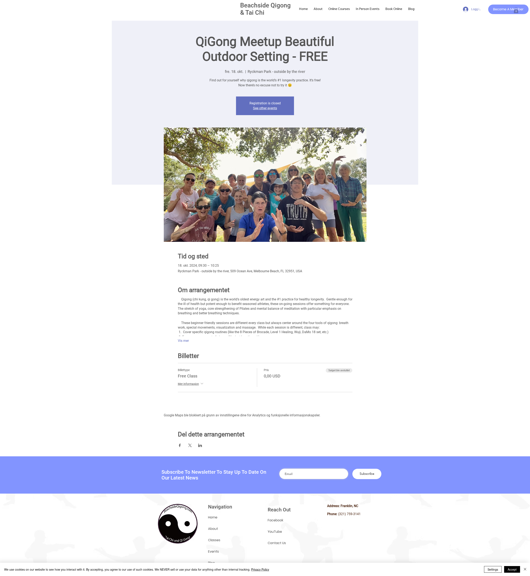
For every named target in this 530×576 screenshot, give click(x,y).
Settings (493, 569)
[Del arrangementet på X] (190, 445)
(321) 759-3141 (349, 514)
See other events (265, 108)
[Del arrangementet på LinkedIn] (200, 445)
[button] (516, 10)
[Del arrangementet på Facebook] (180, 445)
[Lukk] (525, 569)
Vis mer (183, 341)
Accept (512, 569)
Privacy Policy (260, 569)
